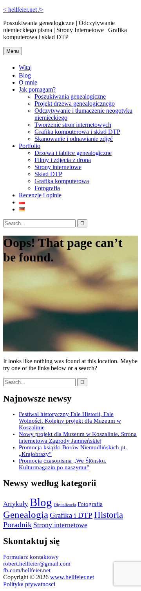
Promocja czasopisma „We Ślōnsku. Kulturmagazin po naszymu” (63, 464)
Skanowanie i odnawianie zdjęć (73, 138)
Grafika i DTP (71, 515)
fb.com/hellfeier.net (27, 570)
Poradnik (17, 524)
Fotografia (47, 188)
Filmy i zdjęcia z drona (62, 160)
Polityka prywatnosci (29, 584)
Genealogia (25, 514)
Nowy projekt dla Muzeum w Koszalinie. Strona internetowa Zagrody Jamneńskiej (78, 437)
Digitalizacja (65, 505)
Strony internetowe (57, 167)
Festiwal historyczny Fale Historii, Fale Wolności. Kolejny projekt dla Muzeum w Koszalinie (70, 421)
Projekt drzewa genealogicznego (74, 103)
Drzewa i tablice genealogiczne (73, 153)
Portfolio (29, 145)
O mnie (28, 82)
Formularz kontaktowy (31, 557)
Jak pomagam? (37, 89)
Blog (25, 75)
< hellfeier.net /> (23, 9)
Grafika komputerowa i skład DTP (77, 131)
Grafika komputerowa (61, 181)
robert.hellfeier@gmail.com (36, 563)
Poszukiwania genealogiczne (70, 96)
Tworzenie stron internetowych (72, 124)
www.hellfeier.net (72, 577)
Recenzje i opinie (40, 195)
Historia (108, 515)
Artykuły (15, 504)
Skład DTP (48, 174)
